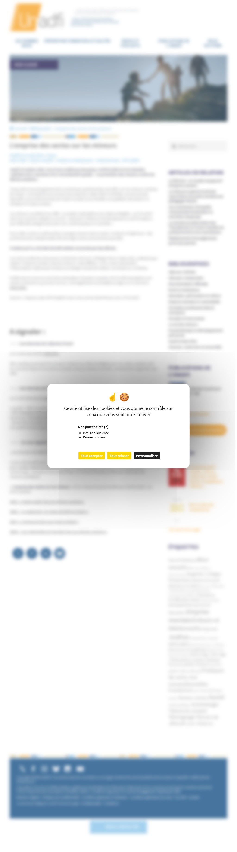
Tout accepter (92, 455)
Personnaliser (147, 455)
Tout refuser (119, 455)
